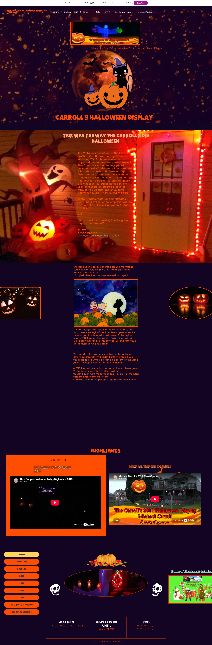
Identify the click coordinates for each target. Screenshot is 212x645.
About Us (21, 562)
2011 (21, 583)
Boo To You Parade (21, 605)
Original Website (22, 612)
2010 (21, 576)
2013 (21, 598)
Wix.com (120, 641)
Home (22, 554)
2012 (21, 590)
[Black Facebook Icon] (65, 459)
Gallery (21, 569)
